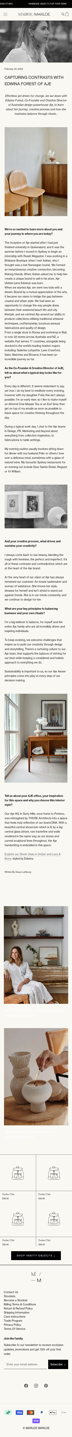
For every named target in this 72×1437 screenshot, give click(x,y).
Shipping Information (16, 1312)
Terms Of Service (14, 1329)
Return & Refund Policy (18, 1308)
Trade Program (13, 1320)
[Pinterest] (46, 1386)
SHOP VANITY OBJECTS (35, 1255)
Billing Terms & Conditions (20, 1304)
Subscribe (56, 1364)
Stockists (9, 1296)
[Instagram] (36, 1386)
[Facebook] (26, 1386)
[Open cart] (67, 14)
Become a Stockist (15, 1300)
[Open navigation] (5, 14)
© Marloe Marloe (36, 1428)
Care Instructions (14, 1316)
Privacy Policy (12, 1325)
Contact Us (11, 1292)
